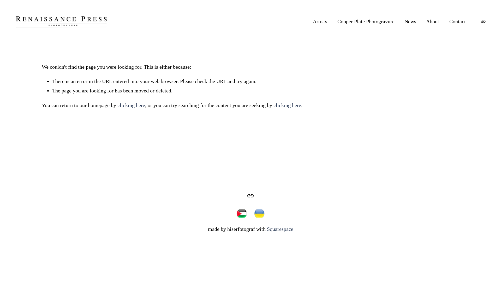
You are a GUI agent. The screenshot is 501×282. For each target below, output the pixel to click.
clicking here (131, 105)
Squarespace (280, 229)
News (410, 21)
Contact (457, 21)
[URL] (483, 21)
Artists (320, 21)
